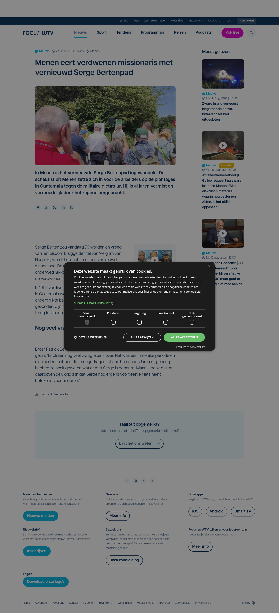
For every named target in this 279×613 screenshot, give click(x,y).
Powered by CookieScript (190, 347)
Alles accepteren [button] (184, 337)
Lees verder (81, 296)
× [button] (209, 266)
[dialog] (139, 306)
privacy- (174, 291)
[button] (139, 303)
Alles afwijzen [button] (142, 337)
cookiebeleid (192, 291)
